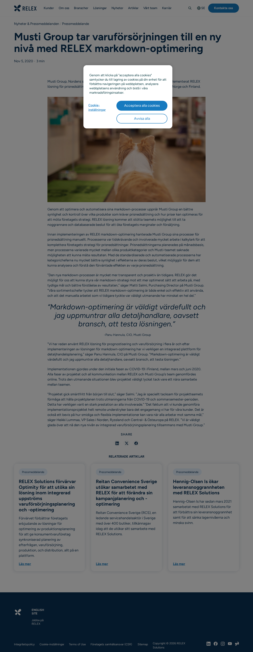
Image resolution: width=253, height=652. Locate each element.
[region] (127, 96)
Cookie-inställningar (97, 107)
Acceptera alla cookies (142, 105)
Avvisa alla (142, 118)
